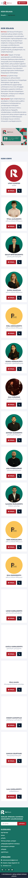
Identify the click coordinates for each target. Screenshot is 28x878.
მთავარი (3, 15)
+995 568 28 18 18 (7, 865)
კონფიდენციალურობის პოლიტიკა (10, 843)
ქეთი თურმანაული (14, 540)
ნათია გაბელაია (14, 290)
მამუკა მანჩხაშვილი (14, 647)
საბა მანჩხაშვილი (14, 789)
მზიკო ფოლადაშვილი (14, 255)
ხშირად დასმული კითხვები (8, 841)
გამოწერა (22, 823)
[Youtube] (12, 869)
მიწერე (12, 190)
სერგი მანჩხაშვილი (14, 611)
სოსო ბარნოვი (14, 183)
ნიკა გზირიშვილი (14, 575)
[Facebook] (2, 869)
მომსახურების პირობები (8, 846)
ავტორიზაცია (4, 852)
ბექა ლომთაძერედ (14, 468)
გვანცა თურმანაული (14, 361)
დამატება (23, 2)
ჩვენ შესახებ (4, 832)
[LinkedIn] (8, 869)
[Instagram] (5, 869)
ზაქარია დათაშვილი (14, 504)
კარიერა (3, 838)
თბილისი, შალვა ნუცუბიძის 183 (10, 863)
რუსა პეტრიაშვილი (14, 326)
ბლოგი (3, 835)
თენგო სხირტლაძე (14, 718)
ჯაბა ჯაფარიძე (14, 397)
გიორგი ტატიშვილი (14, 433)
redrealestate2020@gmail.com (10, 860)
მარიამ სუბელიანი (14, 753)
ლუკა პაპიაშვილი (14, 219)
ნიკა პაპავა (14, 682)
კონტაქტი (3, 849)
